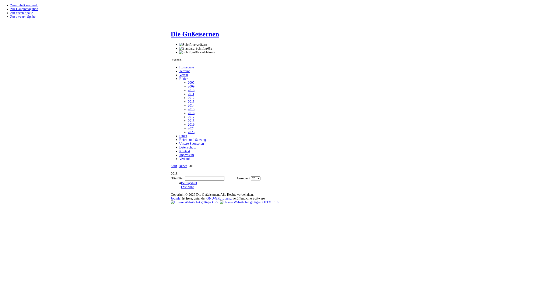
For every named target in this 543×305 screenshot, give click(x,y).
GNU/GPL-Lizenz (219, 198)
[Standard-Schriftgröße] (195, 48)
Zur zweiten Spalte (22, 16)
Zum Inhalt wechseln (24, 5)
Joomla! (176, 198)
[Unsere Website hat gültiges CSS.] (195, 202)
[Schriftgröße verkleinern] (197, 52)
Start (174, 166)
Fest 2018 (187, 187)
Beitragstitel (189, 183)
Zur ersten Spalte (21, 13)
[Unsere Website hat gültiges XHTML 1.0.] (249, 202)
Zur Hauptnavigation (24, 9)
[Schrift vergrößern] (193, 45)
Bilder (183, 166)
